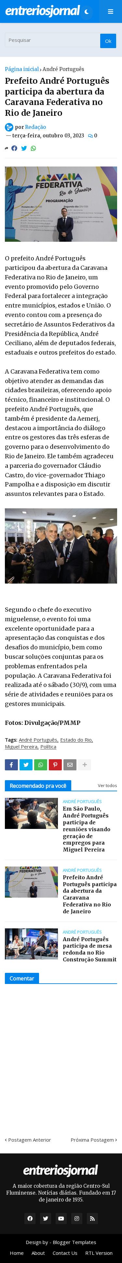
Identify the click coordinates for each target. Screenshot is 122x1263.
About (38, 1253)
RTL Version (99, 1253)
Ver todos (107, 785)
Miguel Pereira (21, 746)
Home (17, 1253)
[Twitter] (24, 148)
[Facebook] (14, 148)
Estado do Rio (76, 740)
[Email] (69, 764)
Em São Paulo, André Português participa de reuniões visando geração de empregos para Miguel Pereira (86, 829)
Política (48, 746)
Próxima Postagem (92, 1139)
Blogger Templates (74, 1242)
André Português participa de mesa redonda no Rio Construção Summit (89, 949)
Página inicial (22, 69)
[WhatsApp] (33, 148)
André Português (63, 69)
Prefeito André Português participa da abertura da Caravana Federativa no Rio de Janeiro (90, 894)
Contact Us (65, 1253)
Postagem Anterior (29, 1139)
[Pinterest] (55, 764)
